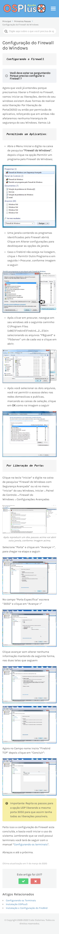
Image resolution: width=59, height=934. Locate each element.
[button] (23, 881)
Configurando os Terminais (21, 900)
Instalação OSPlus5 (16, 904)
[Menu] (53, 8)
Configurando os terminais (31, 844)
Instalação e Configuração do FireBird (27, 908)
